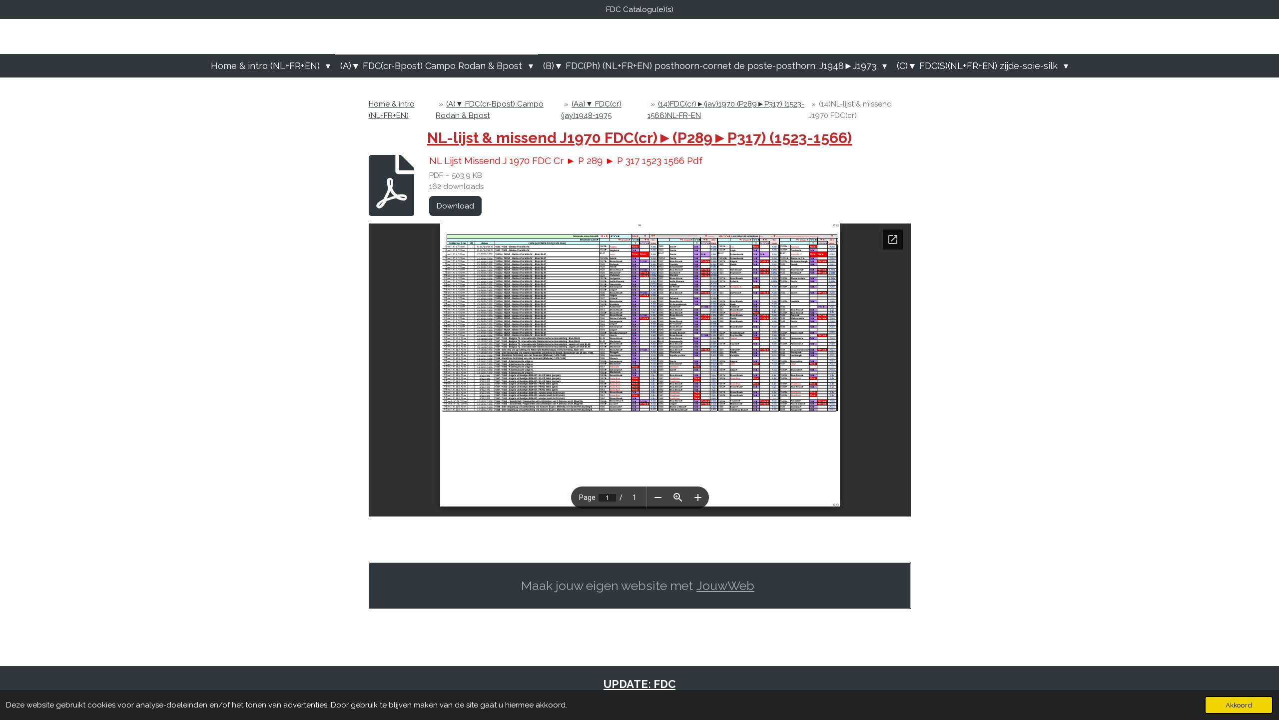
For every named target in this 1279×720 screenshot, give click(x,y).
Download (455, 206)
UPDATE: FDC (639, 684)
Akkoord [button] (1239, 705)
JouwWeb (725, 585)
